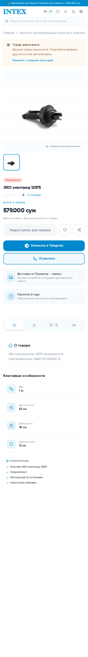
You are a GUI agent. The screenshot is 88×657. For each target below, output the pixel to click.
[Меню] (81, 11)
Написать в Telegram (47, 245)
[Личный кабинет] (65, 11)
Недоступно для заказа (30, 230)
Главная (8, 33)
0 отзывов (34, 195)
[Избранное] (57, 11)
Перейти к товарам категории (32, 60)
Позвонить (47, 258)
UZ (50, 11)
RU (45, 11)
